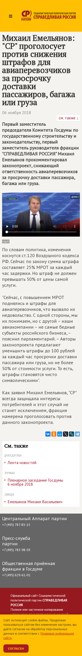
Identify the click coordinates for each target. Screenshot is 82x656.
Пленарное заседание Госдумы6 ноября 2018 (35, 482)
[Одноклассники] (53, 434)
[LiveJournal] (71, 434)
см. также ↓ (68, 117)
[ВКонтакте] (47, 434)
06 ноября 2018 (16, 112)
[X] (65, 434)
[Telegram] (77, 434)
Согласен (16, 648)
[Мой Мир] (59, 434)
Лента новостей (22, 462)
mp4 (5, 241)
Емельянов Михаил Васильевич (35, 501)
